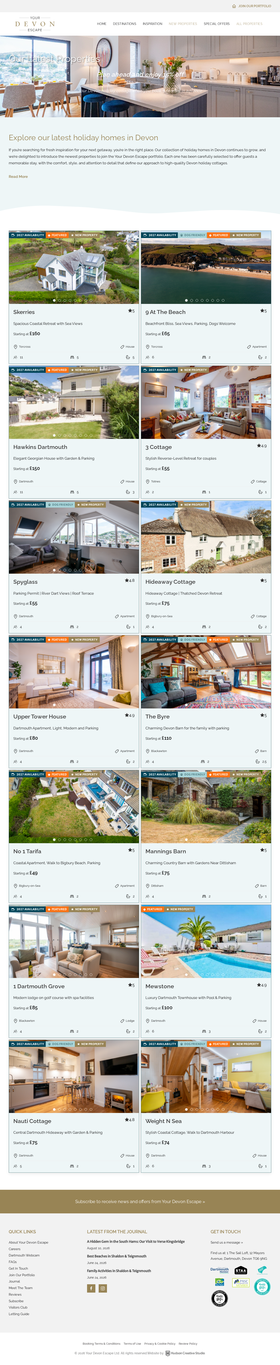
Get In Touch (18, 1268)
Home (102, 24)
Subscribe (16, 1301)
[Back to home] (35, 24)
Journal (14, 1281)
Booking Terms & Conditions (101, 1343)
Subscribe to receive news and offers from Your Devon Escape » (140, 1201)
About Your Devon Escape (28, 1242)
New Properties (183, 24)
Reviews (15, 1295)
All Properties (249, 24)
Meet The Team (21, 1288)
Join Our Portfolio (254, 6)
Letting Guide (19, 1314)
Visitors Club (18, 1307)
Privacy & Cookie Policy (159, 1343)
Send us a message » (227, 1242)
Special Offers (217, 24)
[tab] (54, 300)
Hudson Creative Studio (188, 1353)
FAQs (13, 1262)
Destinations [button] (124, 24)
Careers (14, 1249)
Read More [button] (18, 176)
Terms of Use (132, 1343)
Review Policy (188, 1343)
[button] (74, 297)
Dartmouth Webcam (24, 1255)
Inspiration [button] (152, 24)
